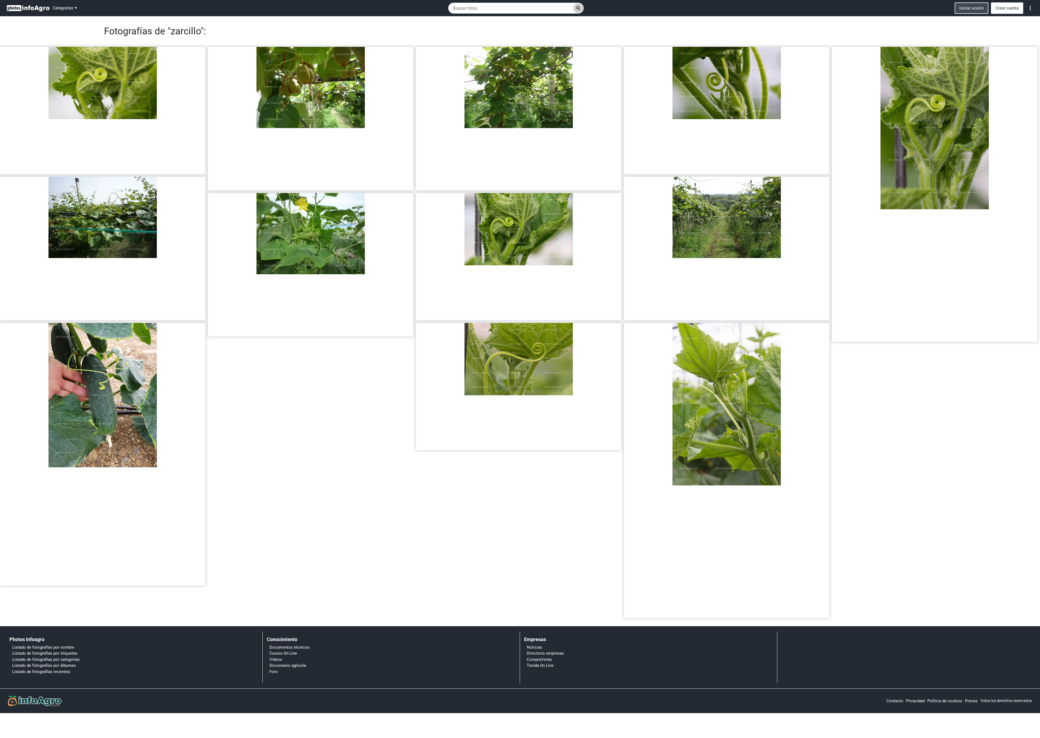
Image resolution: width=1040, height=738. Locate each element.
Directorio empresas (545, 653)
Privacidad (915, 700)
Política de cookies (944, 700)
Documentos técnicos (289, 647)
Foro (273, 671)
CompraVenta (539, 659)
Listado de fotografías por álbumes (44, 665)
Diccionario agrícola (287, 665)
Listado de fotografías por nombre (43, 647)
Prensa (971, 700)
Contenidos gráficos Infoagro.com (32, 167)
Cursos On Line (283, 653)
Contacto (894, 700)
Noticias (534, 647)
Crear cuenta (1007, 8)
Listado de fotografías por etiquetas (44, 653)
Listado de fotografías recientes (41, 671)
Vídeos (275, 659)
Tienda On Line (540, 665)
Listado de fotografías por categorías (46, 659)
